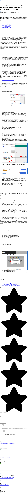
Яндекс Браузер (2, 286)
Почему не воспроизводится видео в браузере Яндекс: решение (9, 282)
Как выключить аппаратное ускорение (6, 27)
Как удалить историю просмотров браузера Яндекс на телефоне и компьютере (11, 285)
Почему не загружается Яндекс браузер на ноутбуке (8, 80)
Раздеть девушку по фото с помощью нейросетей (6, 471)
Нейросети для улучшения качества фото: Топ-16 (6, 488)
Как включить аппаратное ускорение (6, 26)
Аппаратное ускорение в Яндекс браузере (6, 25)
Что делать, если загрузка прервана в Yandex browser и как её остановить (10, 283)
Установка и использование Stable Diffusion (5, 474)
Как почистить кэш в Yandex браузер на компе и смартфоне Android (9, 284)
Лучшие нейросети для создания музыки (5, 481)
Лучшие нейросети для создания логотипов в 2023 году (6, 478)
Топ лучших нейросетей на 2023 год (4, 485)
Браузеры (12, 11)
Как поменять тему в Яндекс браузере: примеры (5, 440)
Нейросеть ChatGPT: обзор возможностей (5, 457)
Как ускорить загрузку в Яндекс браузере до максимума (8, 24)
